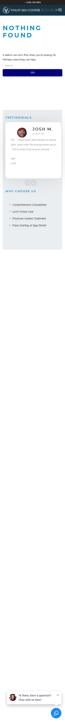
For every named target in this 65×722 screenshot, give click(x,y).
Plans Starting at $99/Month (29, 225)
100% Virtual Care (22, 211)
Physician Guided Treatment (29, 218)
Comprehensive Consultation (29, 204)
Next (33, 183)
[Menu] (58, 10)
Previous (28, 183)
